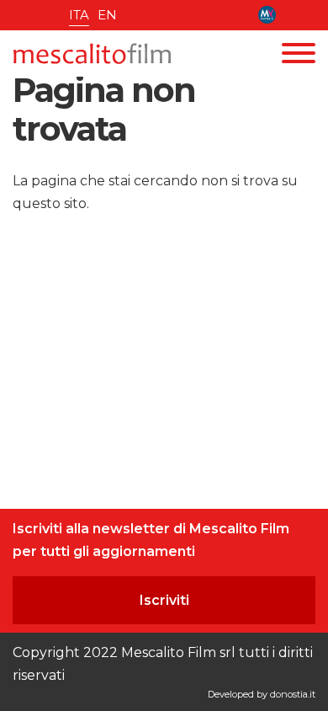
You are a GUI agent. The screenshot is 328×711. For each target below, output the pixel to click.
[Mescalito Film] (92, 53)
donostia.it (292, 694)
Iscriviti (164, 600)
